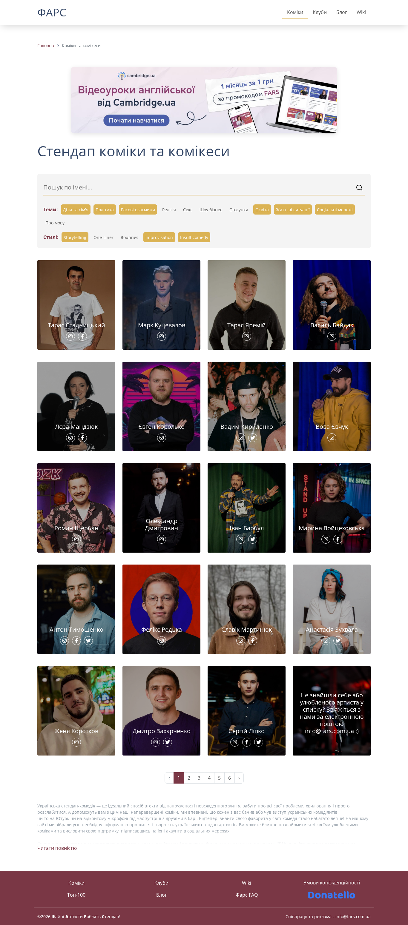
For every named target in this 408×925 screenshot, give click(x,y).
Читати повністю (57, 848)
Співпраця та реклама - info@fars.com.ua (328, 916)
